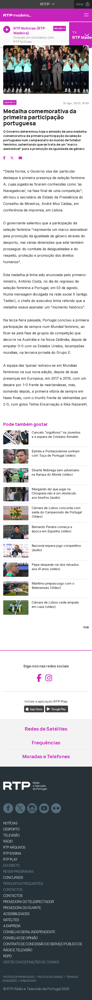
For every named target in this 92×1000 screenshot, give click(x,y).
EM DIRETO (11, 865)
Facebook (8, 808)
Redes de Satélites (46, 729)
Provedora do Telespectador (28, 901)
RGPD (7, 956)
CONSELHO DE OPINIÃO (20, 938)
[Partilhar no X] (12, 158)
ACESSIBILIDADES (16, 913)
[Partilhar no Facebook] (4, 158)
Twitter (20, 808)
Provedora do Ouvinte (22, 907)
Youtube (44, 808)
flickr (56, 808)
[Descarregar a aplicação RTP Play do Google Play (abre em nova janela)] (56, 708)
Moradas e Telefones (46, 756)
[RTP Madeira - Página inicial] (30, 15)
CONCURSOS (13, 877)
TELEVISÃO (11, 835)
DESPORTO (11, 829)
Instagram (32, 808)
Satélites (11, 919)
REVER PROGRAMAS (18, 871)
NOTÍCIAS (10, 823)
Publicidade (28, 981)
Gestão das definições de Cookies (31, 962)
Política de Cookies (50, 977)
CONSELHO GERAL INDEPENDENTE (29, 931)
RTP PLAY (10, 859)
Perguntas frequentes (23, 883)
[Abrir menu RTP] (46, 4)
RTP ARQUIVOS (14, 847)
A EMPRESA (12, 925)
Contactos (12, 889)
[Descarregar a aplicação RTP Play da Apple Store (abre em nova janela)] (34, 708)
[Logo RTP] (25, 786)
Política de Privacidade (18, 977)
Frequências (46, 742)
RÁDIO (8, 841)
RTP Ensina (12, 853)
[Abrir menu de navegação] (88, 15)
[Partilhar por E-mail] (20, 158)
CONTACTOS (12, 895)
